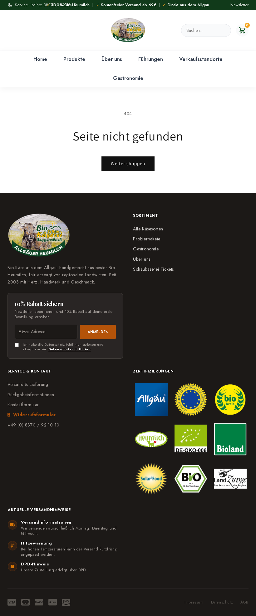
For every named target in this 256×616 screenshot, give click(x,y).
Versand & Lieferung (27, 384)
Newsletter (239, 4)
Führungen (150, 59)
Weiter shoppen (128, 163)
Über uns (111, 59)
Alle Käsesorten (148, 229)
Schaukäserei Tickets (153, 269)
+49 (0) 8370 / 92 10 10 (33, 425)
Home (40, 59)
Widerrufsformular (34, 414)
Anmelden (97, 332)
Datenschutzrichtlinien (69, 349)
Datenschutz (222, 602)
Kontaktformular (23, 405)
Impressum (194, 602)
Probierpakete (146, 239)
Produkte (74, 59)
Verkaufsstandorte (201, 59)
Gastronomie (128, 78)
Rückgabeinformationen (30, 395)
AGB (244, 602)
